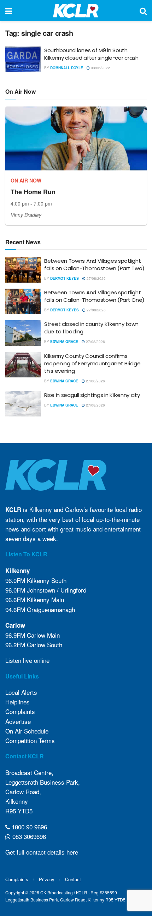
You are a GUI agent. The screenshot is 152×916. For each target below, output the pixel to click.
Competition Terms (30, 740)
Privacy (46, 879)
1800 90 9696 (28, 826)
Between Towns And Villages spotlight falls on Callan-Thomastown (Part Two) (94, 264)
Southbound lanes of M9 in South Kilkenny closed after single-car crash (91, 54)
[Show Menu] (8, 10)
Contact (73, 879)
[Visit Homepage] (76, 11)
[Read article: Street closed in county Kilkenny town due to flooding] (23, 333)
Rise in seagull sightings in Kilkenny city (92, 395)
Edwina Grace (64, 341)
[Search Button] (143, 10)
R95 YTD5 (19, 810)
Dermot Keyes (64, 278)
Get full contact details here (41, 851)
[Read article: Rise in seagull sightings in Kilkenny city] (23, 404)
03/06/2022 (100, 67)
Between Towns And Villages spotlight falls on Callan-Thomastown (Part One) (94, 296)
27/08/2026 (96, 278)
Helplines (17, 701)
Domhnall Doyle (66, 67)
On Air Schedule (26, 730)
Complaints (20, 711)
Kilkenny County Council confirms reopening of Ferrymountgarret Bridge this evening (92, 363)
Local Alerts (21, 692)
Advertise (18, 721)
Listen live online (27, 660)
